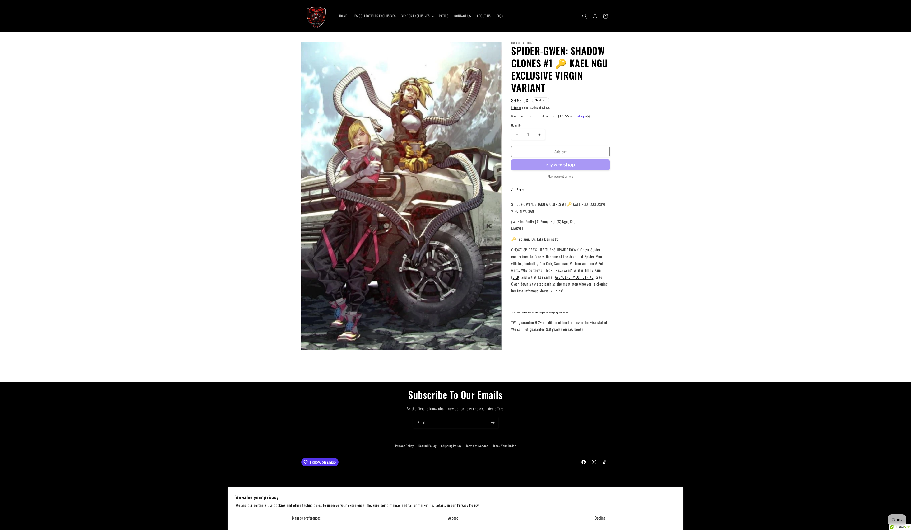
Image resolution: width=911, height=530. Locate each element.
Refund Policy (427, 445)
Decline (600, 518)
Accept (453, 518)
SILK (516, 277)
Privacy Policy (468, 505)
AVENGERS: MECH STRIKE (574, 277)
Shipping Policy (451, 445)
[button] (417, 16)
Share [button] (521, 189)
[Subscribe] (493, 422)
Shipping (516, 107)
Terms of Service (477, 445)
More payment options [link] (560, 176)
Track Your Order (504, 445)
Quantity (516, 125)
